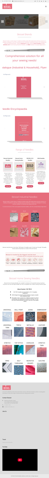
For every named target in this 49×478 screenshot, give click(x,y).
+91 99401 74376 (7, 405)
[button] (46, 6)
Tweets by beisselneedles (7, 442)
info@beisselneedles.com (9, 406)
